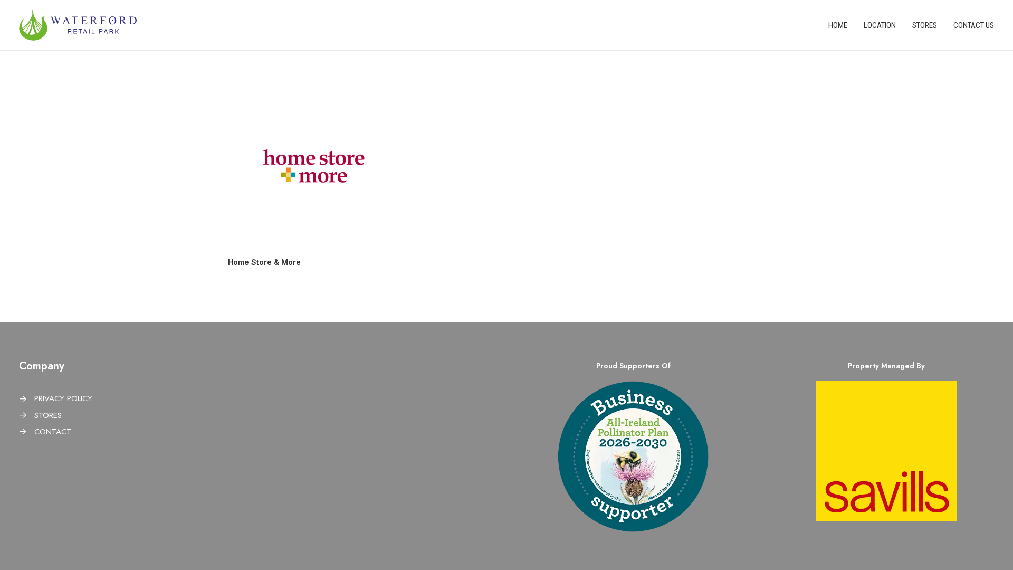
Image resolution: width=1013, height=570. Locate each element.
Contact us (973, 25)
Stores (924, 25)
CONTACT (52, 432)
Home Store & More (264, 262)
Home (837, 25)
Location (880, 25)
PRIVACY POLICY (63, 398)
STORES (48, 415)
